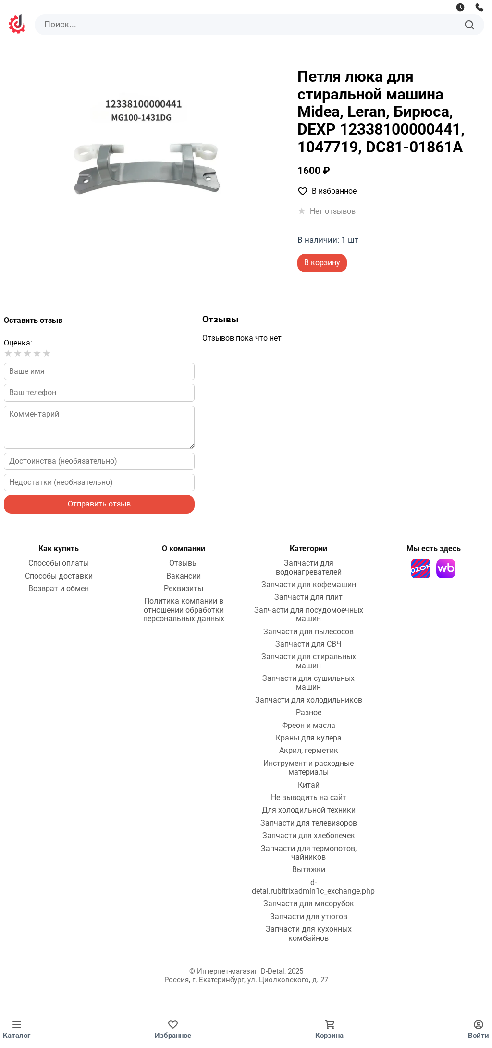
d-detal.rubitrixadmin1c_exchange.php (313, 887)
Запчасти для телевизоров (308, 823)
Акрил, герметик (308, 750)
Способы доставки (59, 576)
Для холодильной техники (309, 810)
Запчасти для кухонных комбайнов (309, 933)
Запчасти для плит (308, 597)
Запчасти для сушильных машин (308, 682)
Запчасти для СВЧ (308, 644)
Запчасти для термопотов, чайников (309, 853)
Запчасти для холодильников (308, 700)
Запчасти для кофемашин (308, 584)
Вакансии (183, 576)
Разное (308, 712)
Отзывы (183, 563)
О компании (183, 548)
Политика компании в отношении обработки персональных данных (183, 610)
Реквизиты (183, 588)
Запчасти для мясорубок (308, 904)
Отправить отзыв (99, 503)
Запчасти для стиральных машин (308, 661)
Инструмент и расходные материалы (308, 768)
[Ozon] (420, 568)
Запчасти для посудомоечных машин (308, 614)
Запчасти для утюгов (308, 916)
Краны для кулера (309, 738)
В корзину (322, 262)
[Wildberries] (445, 568)
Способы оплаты (58, 563)
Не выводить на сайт (308, 797)
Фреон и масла (308, 725)
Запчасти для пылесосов (308, 632)
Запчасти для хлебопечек (308, 835)
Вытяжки (308, 869)
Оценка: (18, 342)
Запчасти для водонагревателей (309, 567)
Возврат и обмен (58, 588)
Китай (309, 785)
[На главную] (17, 25)
